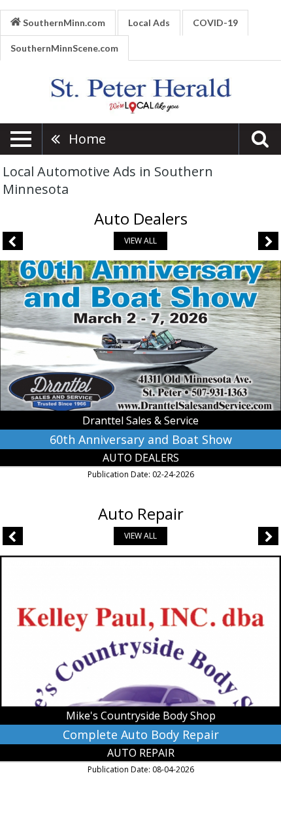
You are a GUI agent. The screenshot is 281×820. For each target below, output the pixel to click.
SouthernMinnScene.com (64, 48)
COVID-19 (215, 22)
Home (87, 139)
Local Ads (149, 22)
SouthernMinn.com (63, 22)
